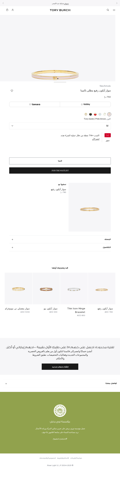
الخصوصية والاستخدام (48, 458)
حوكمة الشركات (76, 458)
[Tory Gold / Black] (90, 115)
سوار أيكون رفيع (58, 189)
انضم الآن (95, 139)
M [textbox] (107, 125)
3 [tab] (52, 78)
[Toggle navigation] (114, 9)
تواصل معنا (111, 383)
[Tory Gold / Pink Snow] (109, 115)
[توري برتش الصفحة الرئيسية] (60, 10)
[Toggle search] (108, 10)
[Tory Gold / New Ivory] (85, 115)
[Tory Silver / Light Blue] (99, 115)
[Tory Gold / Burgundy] (95, 115)
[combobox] (60, 126)
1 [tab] (57, 78)
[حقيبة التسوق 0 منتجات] (8, 10)
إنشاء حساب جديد (60, 367)
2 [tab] (55, 78)
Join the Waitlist (60, 171)
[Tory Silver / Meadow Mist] (104, 115)
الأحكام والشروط (63, 458)
